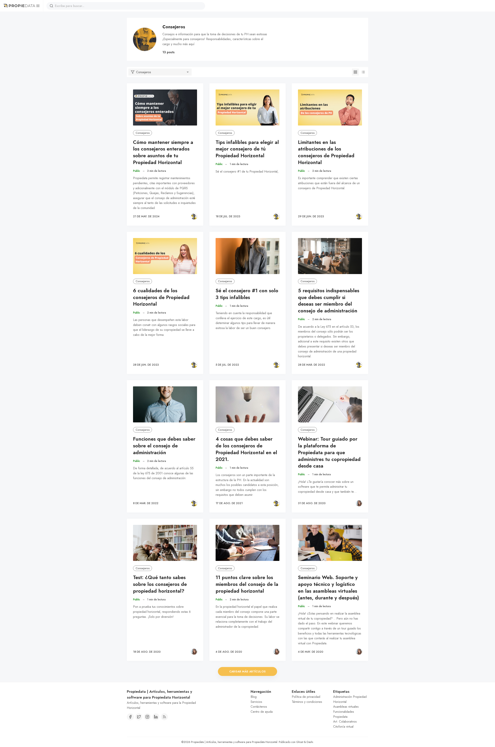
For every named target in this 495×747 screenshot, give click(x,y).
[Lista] (363, 72)
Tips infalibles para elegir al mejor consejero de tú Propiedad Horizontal (247, 149)
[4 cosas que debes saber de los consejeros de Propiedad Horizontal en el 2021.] (248, 404)
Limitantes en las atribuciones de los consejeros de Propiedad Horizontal (326, 152)
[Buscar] (51, 6)
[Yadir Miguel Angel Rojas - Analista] (194, 216)
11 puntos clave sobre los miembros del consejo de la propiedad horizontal (247, 584)
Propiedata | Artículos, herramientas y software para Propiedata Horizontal (234, 742)
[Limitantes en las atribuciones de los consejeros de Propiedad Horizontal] (330, 107)
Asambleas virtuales (346, 706)
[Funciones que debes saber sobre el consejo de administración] (165, 404)
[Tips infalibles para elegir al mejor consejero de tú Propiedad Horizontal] (248, 107)
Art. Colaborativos (345, 721)
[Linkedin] (155, 716)
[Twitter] (138, 716)
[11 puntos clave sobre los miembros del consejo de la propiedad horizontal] (248, 543)
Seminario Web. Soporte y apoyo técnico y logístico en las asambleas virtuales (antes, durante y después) (328, 587)
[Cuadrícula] (355, 72)
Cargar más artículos (247, 671)
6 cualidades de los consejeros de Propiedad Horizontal (161, 297)
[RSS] (164, 716)
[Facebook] (130, 716)
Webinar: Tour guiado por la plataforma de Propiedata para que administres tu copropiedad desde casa (329, 452)
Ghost (299, 742)
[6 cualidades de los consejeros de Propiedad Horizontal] (165, 256)
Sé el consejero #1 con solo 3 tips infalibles (247, 294)
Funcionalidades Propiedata (343, 714)
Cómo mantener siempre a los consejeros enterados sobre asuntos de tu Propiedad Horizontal (163, 152)
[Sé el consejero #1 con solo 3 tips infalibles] (248, 256)
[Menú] (38, 6)
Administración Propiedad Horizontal (350, 699)
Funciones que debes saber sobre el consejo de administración (164, 445)
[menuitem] (268, 696)
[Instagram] (147, 716)
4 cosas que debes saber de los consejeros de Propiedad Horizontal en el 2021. (246, 449)
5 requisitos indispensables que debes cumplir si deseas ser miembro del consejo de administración (328, 300)
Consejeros (143, 133)
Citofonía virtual (343, 726)
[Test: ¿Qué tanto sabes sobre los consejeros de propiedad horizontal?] (165, 543)
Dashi (310, 742)
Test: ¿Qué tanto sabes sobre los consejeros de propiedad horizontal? (160, 584)
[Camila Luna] (359, 503)
